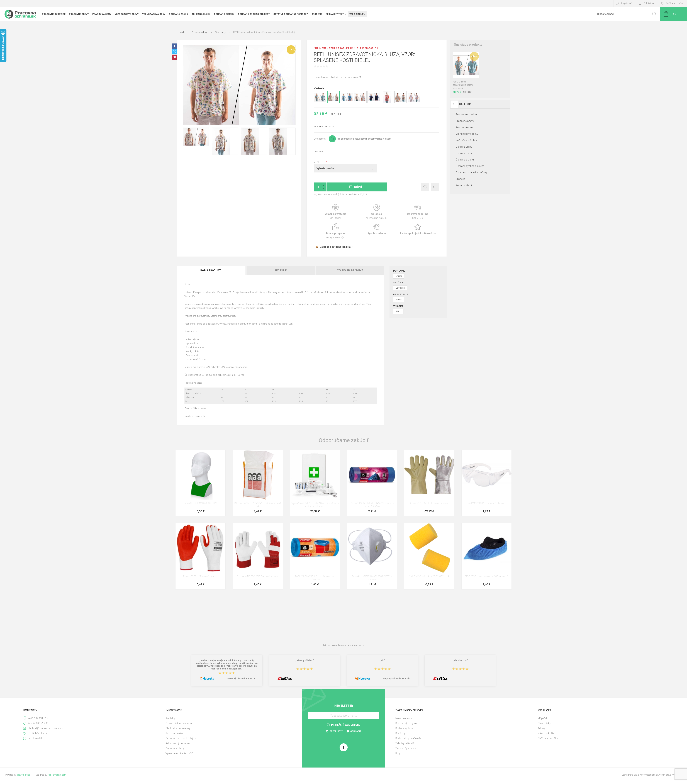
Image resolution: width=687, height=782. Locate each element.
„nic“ (382, 660)
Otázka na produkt (350, 270)
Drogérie (460, 178)
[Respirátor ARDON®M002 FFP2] (200, 483)
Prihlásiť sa (649, 3)
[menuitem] (232, 718)
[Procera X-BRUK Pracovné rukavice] (200, 556)
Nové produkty (403, 718)
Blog (398, 753)
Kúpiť (462, 69)
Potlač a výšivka (404, 728)
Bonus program (335, 231)
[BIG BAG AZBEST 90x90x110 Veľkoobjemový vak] (258, 483)
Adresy (541, 728)
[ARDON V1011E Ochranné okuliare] (486, 483)
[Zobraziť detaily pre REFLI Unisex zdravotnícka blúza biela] (414, 102)
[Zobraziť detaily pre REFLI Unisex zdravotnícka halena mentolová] (320, 102)
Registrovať (626, 3)
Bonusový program (406, 723)
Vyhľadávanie (653, 14)
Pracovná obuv (464, 127)
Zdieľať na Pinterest (174, 57)
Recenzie (281, 270)
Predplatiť (336, 731)
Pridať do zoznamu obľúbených (467, 69)
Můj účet (542, 718)
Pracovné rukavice (466, 114)
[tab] (211, 270)
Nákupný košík (546, 733)
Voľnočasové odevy (467, 133)
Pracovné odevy (465, 121)
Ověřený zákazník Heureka (241, 678)
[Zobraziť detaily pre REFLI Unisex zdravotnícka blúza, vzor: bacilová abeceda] (400, 102)
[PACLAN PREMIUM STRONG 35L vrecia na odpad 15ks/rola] (372, 483)
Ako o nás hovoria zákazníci (343, 645)
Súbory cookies (174, 733)
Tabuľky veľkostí (404, 743)
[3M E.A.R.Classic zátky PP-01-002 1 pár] (429, 556)
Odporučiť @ (435, 187)
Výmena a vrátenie (335, 212)
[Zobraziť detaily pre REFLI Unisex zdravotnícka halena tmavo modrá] (373, 102)
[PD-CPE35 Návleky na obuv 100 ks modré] (486, 556)
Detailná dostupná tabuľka (335, 246)
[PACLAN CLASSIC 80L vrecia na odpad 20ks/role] (315, 556)
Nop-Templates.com (57, 775)
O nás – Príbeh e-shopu (178, 723)
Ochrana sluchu (465, 159)
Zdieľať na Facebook (174, 46)
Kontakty (170, 718)
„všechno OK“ (460, 660)
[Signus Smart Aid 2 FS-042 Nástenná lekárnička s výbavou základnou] (315, 483)
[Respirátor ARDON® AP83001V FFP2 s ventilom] (372, 556)
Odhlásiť (355, 731)
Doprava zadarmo (418, 212)
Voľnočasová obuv (466, 140)
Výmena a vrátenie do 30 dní (181, 753)
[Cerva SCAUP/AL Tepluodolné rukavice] (429, 483)
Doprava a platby (174, 748)
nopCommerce (23, 775)
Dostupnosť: (320, 138)
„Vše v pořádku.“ (305, 660)
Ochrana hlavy (464, 153)
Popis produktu (211, 270)
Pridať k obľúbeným (425, 187)
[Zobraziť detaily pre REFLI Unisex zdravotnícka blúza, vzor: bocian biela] (360, 102)
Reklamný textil (464, 185)
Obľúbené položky (548, 738)
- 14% (291, 49)
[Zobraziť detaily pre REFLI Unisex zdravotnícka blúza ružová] (387, 102)
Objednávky (544, 723)
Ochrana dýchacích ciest (470, 166)
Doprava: (318, 151)
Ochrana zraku (464, 146)
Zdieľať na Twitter (174, 51)
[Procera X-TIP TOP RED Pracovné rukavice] (258, 556)
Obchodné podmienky (177, 728)
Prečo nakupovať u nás (408, 738)
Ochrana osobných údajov (180, 738)
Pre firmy (400, 733)
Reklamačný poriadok (177, 743)
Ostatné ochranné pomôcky (471, 172)
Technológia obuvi (405, 748)
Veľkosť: (320, 162)
